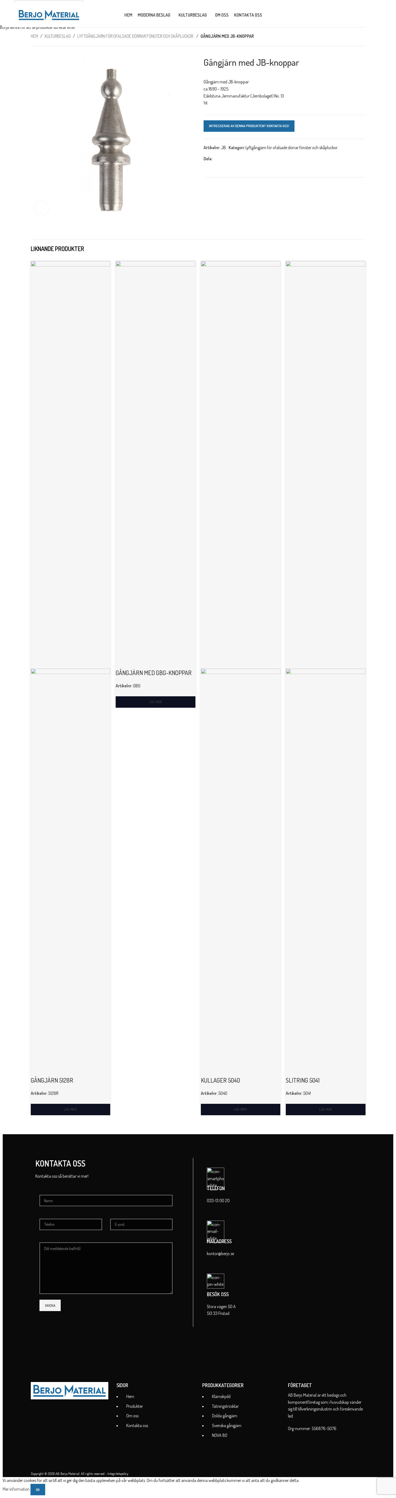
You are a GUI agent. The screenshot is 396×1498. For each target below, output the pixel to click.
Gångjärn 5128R (52, 1080)
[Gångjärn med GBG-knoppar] (155, 464)
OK (38, 1489)
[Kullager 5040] (241, 464)
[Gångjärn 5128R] (70, 464)
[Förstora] (41, 208)
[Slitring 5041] (326, 464)
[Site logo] (49, 14)
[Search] (270, 15)
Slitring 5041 (303, 1080)
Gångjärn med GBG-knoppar (154, 672)
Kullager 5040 (220, 1080)
